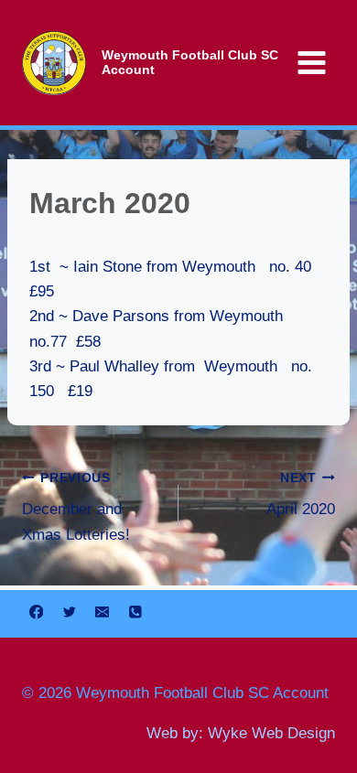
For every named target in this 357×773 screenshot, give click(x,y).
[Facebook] (36, 611)
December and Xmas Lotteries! (76, 507)
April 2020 (300, 495)
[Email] (102, 611)
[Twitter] (69, 611)
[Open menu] (311, 62)
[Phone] (135, 611)
